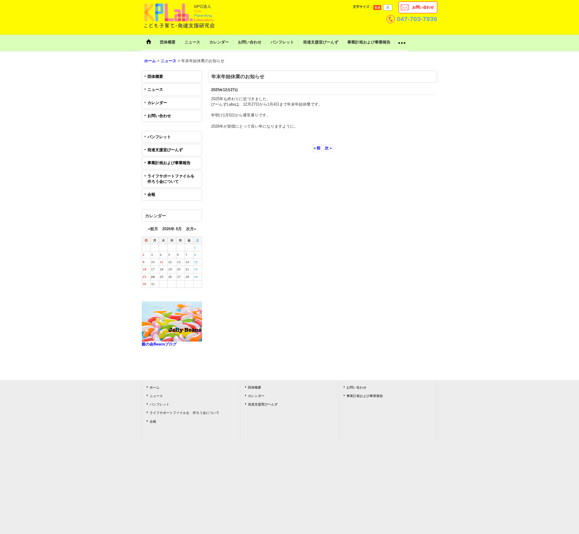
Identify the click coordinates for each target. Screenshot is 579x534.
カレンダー (157, 102)
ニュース (155, 89)
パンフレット (159, 137)
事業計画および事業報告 (169, 163)
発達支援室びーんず (165, 150)
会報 (151, 194)
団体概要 (155, 76)
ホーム (155, 387)
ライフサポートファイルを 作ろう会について (172, 179)
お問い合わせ (423, 7)
